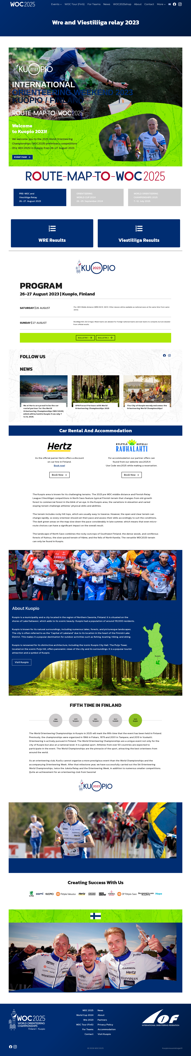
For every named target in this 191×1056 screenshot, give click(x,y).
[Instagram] (180, 4)
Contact (149, 4)
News (106, 4)
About (138, 4)
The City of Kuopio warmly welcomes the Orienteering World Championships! (147, 407)
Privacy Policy (105, 1024)
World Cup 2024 (84, 1015)
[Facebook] (174, 4)
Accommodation (107, 1029)
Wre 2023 (88, 1020)
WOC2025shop (122, 4)
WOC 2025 (87, 1010)
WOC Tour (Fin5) (75, 4)
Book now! (59, 465)
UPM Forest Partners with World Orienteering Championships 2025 (92, 407)
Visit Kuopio (104, 1034)
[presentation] (44, 391)
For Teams (94, 4)
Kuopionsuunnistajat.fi (172, 1048)
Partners (102, 1020)
